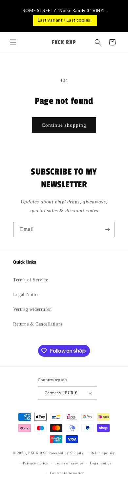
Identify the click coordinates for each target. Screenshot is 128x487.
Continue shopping (64, 125)
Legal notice (100, 463)
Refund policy (103, 453)
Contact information (67, 473)
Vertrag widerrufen (32, 309)
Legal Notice (26, 294)
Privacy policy (35, 463)
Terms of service (69, 463)
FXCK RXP (38, 453)
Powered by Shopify (66, 453)
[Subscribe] (107, 229)
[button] (13, 42)
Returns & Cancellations (38, 324)
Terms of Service (30, 279)
